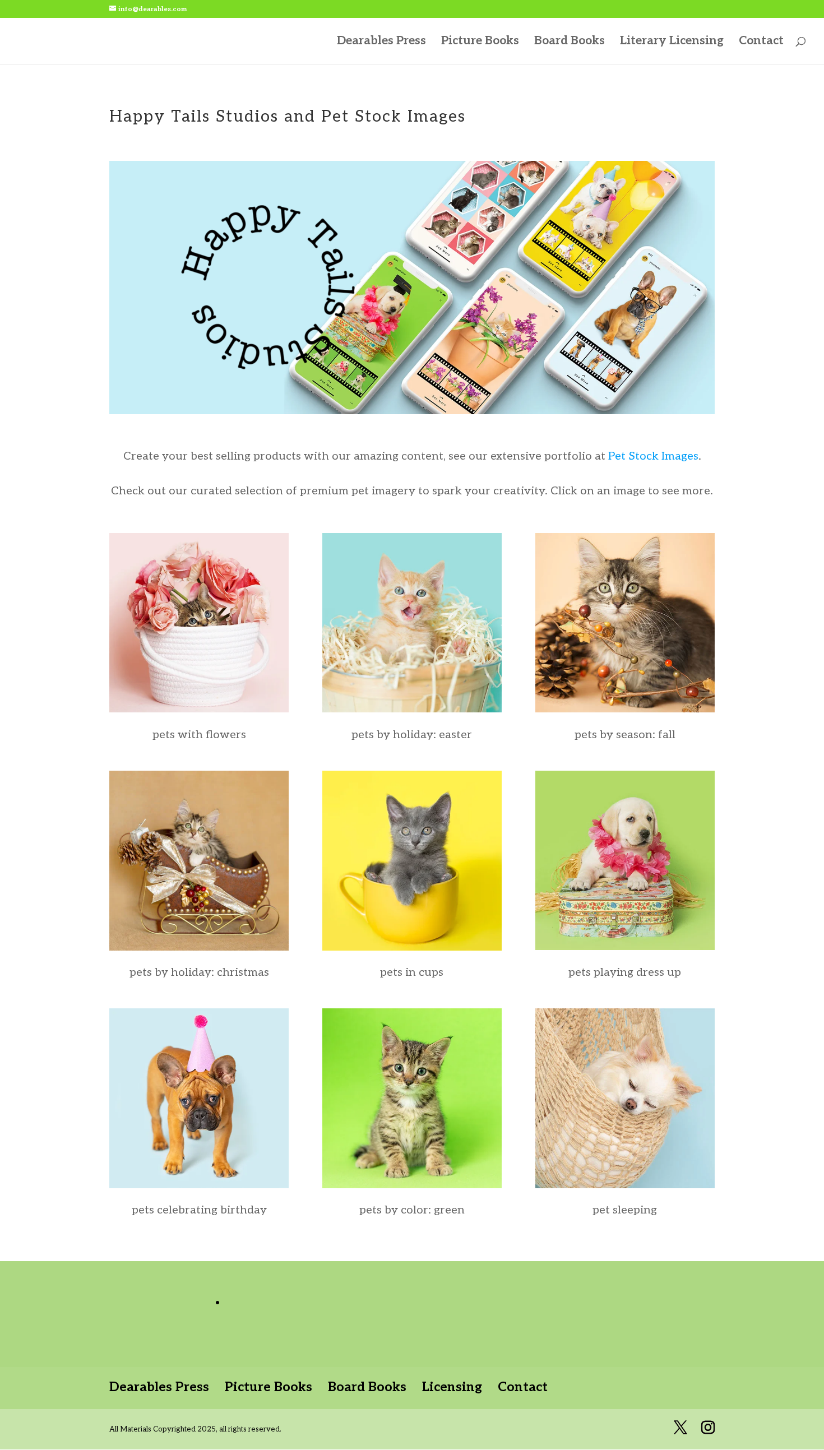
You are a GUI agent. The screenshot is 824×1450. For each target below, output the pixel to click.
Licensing (452, 1387)
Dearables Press (381, 42)
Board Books (569, 42)
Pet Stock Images (653, 456)
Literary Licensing (672, 42)
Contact (761, 42)
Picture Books (480, 42)
